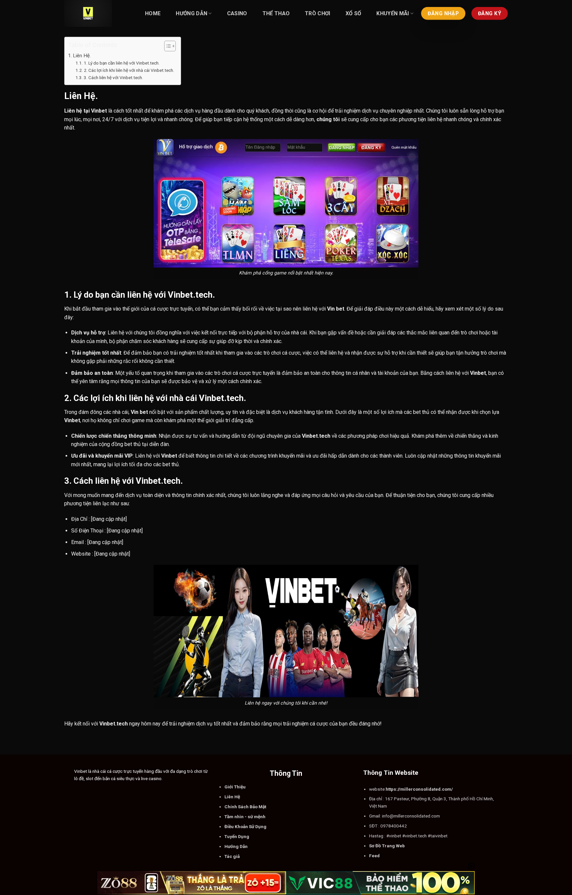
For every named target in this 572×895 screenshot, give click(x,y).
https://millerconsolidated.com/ (419, 789)
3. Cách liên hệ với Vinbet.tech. (113, 77)
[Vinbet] (97, 13)
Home (153, 13)
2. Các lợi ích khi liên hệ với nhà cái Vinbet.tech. (129, 70)
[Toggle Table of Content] (166, 46)
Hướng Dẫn (191, 13)
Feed (374, 855)
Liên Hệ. (82, 56)
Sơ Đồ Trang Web (387, 845)
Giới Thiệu (235, 786)
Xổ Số (353, 13)
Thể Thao (276, 13)
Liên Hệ (232, 796)
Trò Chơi (317, 13)
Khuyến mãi (392, 13)
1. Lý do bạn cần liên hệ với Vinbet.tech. (122, 63)
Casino (237, 13)
